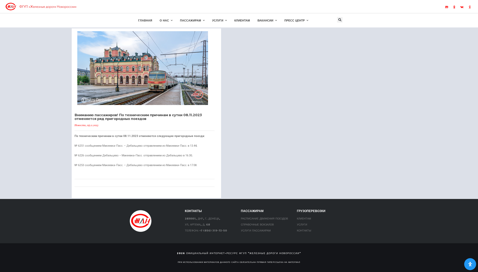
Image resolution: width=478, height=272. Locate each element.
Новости (80, 125)
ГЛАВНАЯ (145, 20)
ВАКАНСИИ (265, 20)
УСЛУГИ (217, 20)
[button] (340, 20)
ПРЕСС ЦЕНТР (294, 20)
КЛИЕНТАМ (242, 20)
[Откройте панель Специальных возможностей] (470, 264)
